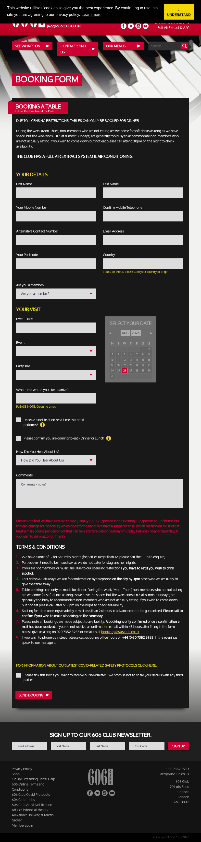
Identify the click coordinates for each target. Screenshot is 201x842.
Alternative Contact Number (37, 231)
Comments (24, 475)
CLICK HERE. (147, 665)
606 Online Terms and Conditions (28, 787)
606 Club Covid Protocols (31, 794)
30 (149, 370)
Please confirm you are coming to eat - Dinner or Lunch (64, 438)
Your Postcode (27, 254)
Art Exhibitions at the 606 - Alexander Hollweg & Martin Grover (33, 815)
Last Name (111, 184)
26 (124, 370)
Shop (16, 773)
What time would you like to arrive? (42, 389)
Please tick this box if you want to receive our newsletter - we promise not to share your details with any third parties (103, 677)
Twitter (131, 26)
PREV (110, 333)
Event (20, 342)
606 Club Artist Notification (32, 804)
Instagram (138, 26)
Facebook (123, 26)
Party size (23, 366)
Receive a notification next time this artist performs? (54, 422)
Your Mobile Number (31, 207)
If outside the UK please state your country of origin (135, 272)
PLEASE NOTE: (36, 407)
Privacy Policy (22, 768)
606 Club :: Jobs (23, 799)
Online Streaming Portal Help (33, 779)
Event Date (24, 318)
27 (130, 370)
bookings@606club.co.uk (120, 631)
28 (137, 370)
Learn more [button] (91, 14)
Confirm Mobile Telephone (122, 207)
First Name (24, 184)
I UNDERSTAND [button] (179, 12)
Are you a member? (30, 285)
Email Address (113, 231)
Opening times (46, 407)
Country (109, 254)
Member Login (22, 825)
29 (143, 370)
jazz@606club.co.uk (64, 26)
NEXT (151, 333)
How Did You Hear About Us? (37, 451)
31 (112, 376)
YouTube (146, 26)
